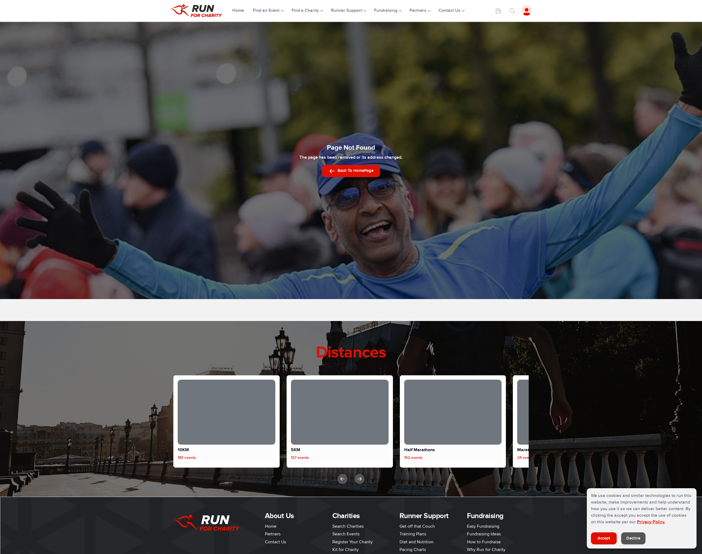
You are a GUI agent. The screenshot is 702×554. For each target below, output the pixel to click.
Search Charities (348, 526)
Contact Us (275, 542)
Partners (273, 534)
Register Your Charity (352, 542)
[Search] (512, 10)
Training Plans (413, 534)
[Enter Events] (498, 10)
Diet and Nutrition (417, 542)
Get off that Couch (417, 526)
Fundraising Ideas (484, 534)
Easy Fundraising (483, 526)
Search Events (346, 534)
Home (238, 10)
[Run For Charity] (199, 10)
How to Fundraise (484, 542)
